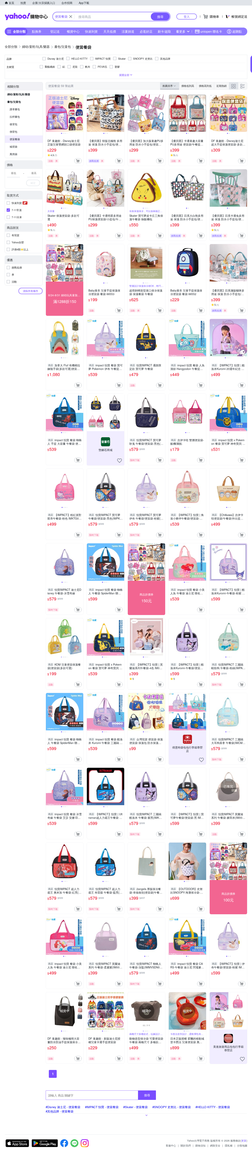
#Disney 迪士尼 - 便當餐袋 (63, 1107)
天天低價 (109, 31)
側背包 (13, 131)
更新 (243, 1140)
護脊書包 (15, 109)
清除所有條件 (30, 291)
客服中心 (171, 1145)
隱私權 (229, 1145)
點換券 (36, 31)
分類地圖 (242, 1145)
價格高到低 (205, 86)
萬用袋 (13, 154)
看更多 (180, 31)
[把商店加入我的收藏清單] (119, 460)
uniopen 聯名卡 (211, 31)
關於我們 (186, 1145)
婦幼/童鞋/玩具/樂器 (18, 94)
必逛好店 (146, 31)
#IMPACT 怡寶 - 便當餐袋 (102, 1107)
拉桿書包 (15, 117)
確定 (33, 183)
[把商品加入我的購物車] (78, 160)
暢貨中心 (73, 31)
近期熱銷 (221, 86)
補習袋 (13, 146)
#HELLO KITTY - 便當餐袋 (212, 1107)
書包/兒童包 (14, 102)
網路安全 (215, 1145)
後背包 (13, 124)
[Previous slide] (48, 113)
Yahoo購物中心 (26, 16)
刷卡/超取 (164, 31)
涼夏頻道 (128, 31)
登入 (187, 16)
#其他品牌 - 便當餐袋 (59, 1111)
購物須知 (200, 1145)
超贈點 (237, 31)
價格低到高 (187, 86)
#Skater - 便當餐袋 (135, 1107)
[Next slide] (80, 113)
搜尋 (147, 1095)
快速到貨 (91, 31)
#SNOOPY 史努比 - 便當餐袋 (171, 1107)
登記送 (55, 31)
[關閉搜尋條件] (70, 16)
